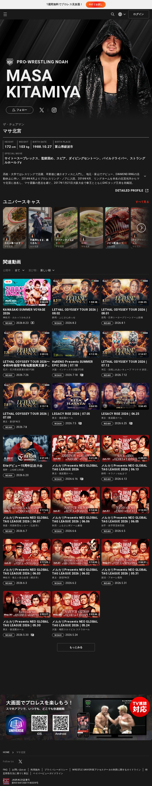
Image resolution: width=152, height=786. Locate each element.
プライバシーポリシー (56, 769)
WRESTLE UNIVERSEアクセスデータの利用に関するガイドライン (106, 769)
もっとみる (76, 647)
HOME (6, 752)
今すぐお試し (96, 4)
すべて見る (142, 202)
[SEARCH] (112, 14)
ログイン (138, 14)
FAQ (5, 769)
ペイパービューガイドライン (48, 773)
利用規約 (35, 769)
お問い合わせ (19, 769)
